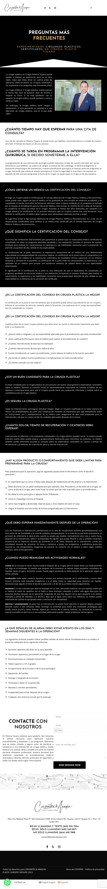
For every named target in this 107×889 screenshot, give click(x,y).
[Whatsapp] (7, 882)
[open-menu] (91, 8)
